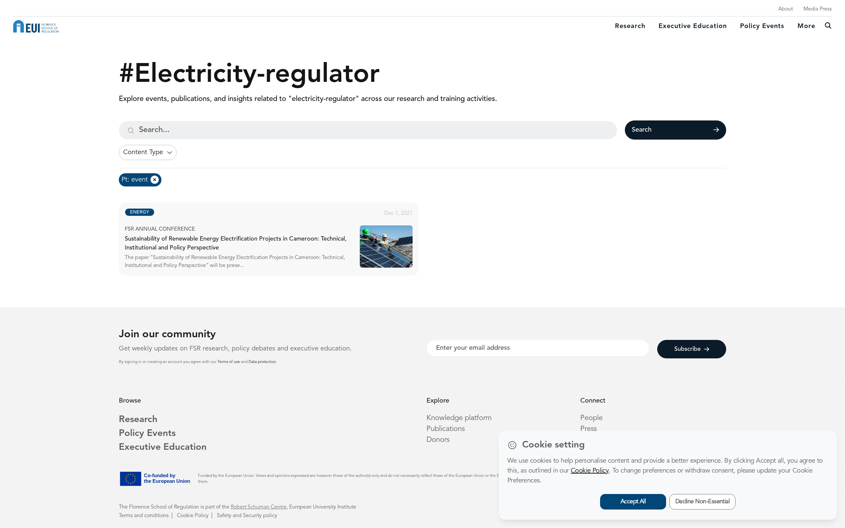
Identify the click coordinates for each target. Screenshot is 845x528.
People (591, 418)
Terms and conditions (144, 515)
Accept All (633, 502)
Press (588, 429)
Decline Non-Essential (702, 502)
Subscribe (687, 349)
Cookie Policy (193, 515)
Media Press (817, 9)
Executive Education (163, 447)
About (785, 9)
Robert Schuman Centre (259, 507)
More (806, 26)
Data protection (262, 362)
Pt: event (134, 180)
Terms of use (229, 362)
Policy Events (762, 26)
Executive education (693, 26)
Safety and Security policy (247, 515)
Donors (438, 440)
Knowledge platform (459, 418)
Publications (445, 429)
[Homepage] (36, 26)
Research (630, 26)
